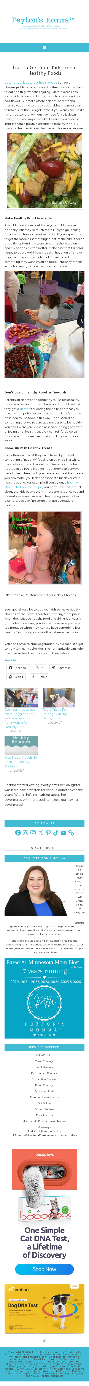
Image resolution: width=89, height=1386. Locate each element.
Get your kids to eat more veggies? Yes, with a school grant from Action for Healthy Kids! (20, 718)
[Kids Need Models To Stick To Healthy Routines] (21, 745)
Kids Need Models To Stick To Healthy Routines (21, 762)
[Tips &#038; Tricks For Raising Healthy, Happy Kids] (59, 697)
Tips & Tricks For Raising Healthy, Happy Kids (54, 714)
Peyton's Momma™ (45, 21)
